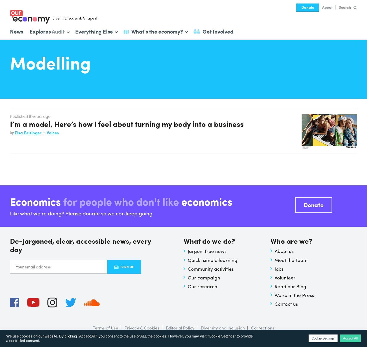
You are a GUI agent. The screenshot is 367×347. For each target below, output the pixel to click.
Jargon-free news (207, 250)
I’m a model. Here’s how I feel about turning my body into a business (127, 123)
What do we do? (209, 241)
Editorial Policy (180, 328)
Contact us (286, 303)
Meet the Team (291, 259)
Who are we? (291, 241)
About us (284, 250)
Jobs (279, 268)
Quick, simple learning (212, 259)
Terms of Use (105, 328)
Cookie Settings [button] (323, 338)
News (16, 31)
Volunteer (285, 277)
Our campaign (204, 277)
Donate (307, 7)
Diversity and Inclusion (223, 328)
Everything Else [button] (94, 31)
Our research (202, 286)
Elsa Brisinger (28, 133)
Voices (53, 133)
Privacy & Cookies (142, 328)
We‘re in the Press (294, 294)
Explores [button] (46, 31)
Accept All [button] (350, 338)
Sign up (127, 266)
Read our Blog (290, 286)
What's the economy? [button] (157, 31)
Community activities (211, 268)
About (327, 7)
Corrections (262, 328)
